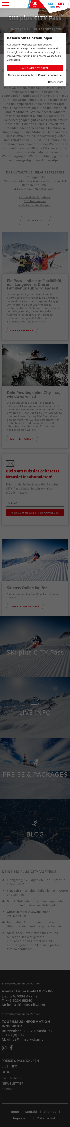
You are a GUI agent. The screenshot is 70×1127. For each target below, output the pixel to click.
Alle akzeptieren (35, 68)
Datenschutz (55, 82)
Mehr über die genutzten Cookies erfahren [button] (33, 75)
